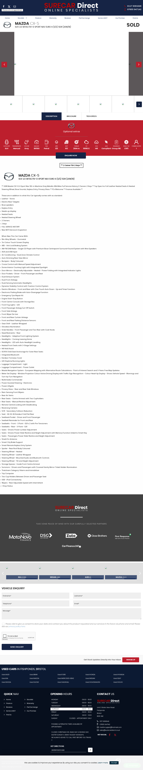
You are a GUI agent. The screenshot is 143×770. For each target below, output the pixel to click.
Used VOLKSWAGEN (92, 682)
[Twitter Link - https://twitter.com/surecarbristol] (115, 735)
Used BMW (34, 674)
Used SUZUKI (34, 682)
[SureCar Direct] (108, 703)
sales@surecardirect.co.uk (109, 730)
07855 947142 (134, 9)
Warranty (53, 18)
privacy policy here (17, 626)
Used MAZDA (34, 678)
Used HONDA (90, 674)
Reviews (68, 18)
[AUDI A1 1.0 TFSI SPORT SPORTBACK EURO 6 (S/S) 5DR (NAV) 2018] (88, 573)
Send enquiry (17, 647)
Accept (114, 763)
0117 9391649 (134, 6)
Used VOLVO (118, 682)
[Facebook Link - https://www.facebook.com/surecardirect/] (110, 735)
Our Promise (120, 18)
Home (7, 18)
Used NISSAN (90, 678)
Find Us (135, 18)
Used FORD (62, 674)
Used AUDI (5, 674)
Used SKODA (6, 682)
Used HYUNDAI (118, 674)
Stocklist (21, 18)
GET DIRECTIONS (57, 746)
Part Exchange (84, 18)
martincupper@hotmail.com (110, 727)
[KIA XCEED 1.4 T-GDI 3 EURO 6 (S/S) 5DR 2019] (22, 573)
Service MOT (102, 18)
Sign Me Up (130, 660)
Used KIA (5, 678)
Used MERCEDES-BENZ (66, 678)
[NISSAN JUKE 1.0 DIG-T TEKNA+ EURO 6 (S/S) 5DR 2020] (55, 573)
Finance (38, 18)
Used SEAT (117, 678)
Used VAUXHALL (63, 682)
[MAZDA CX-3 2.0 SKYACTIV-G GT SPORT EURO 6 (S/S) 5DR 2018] (121, 573)
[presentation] (3, 573)
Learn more (103, 763)
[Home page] (71, 7)
